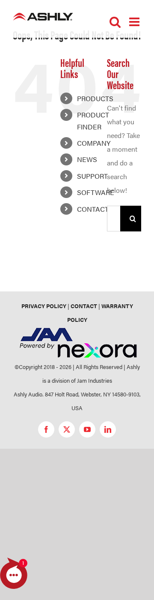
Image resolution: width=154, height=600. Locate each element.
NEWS (87, 159)
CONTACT (93, 209)
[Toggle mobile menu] (135, 22)
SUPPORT (92, 176)
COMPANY (93, 143)
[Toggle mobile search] (115, 22)
